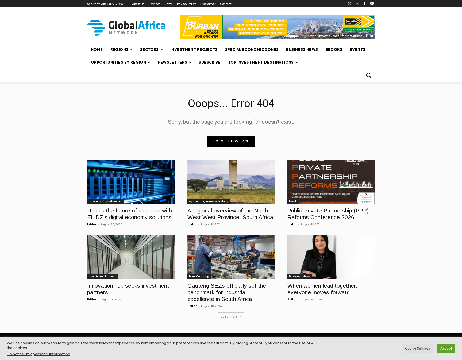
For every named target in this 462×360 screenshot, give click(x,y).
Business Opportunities (105, 201)
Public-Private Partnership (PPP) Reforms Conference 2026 (328, 213)
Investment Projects (102, 276)
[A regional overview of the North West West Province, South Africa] (231, 182)
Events (293, 201)
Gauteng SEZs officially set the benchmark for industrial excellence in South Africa (226, 292)
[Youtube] (372, 4)
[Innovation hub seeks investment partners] (131, 256)
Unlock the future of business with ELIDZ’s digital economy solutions (129, 213)
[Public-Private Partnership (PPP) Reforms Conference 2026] (331, 182)
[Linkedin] (357, 4)
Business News (299, 276)
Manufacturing (199, 276)
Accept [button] (446, 348)
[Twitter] (349, 4)
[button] (368, 75)
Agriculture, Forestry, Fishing (209, 201)
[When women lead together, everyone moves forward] (331, 256)
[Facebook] (364, 4)
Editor (92, 224)
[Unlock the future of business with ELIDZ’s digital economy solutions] (131, 182)
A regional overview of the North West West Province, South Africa (230, 213)
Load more (229, 316)
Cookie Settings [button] (417, 348)
